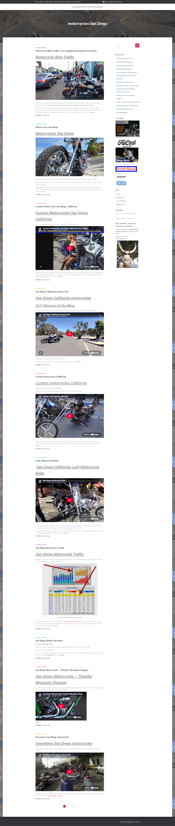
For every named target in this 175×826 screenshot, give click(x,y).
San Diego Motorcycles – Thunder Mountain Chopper (62, 670)
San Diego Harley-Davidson (49, 640)
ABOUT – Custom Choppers (46, 1)
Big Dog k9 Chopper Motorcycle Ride (127, 105)
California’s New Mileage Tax (124, 62)
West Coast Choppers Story (124, 109)
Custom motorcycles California (51, 376)
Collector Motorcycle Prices (124, 58)
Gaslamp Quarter (52, 795)
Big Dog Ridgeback (122, 112)
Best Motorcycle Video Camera (125, 82)
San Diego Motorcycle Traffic (50, 548)
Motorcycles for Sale (59, 1)
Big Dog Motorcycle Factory (124, 69)
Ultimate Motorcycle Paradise (124, 65)
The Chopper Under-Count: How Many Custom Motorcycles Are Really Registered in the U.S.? (127, 89)
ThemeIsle (136, 822)
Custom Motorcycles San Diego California (56, 206)
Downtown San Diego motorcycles (52, 737)
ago (46, 115)
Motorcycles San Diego (47, 127)
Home (37, 1)
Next (72, 806)
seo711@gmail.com (121, 238)
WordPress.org (120, 204)
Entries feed (119, 197)
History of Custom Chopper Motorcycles (127, 102)
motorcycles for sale (73, 621)
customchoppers (41, 47)
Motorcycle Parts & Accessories (73, 1)
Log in (118, 194)
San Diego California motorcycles (52, 291)
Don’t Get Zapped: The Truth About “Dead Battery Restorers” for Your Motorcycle (126, 75)
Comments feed (121, 201)
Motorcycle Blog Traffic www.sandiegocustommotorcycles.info (66, 51)
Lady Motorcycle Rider (47, 460)
